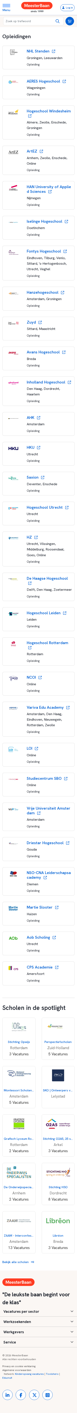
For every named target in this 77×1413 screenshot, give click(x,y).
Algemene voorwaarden (16, 1370)
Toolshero (52, 1374)
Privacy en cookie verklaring (19, 1366)
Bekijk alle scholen (16, 1262)
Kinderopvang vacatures (29, 1374)
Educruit (7, 1378)
